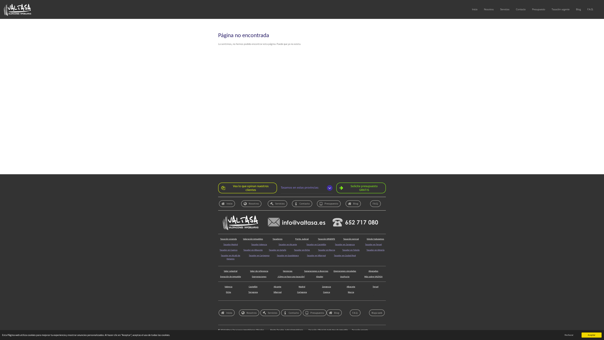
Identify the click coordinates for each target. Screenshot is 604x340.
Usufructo (345, 276)
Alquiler (319, 276)
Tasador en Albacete (253, 250)
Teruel (375, 286)
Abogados (373, 271)
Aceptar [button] (591, 335)
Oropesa (244, 305)
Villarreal (278, 292)
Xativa (307, 319)
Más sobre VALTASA (373, 276)
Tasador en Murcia (326, 250)
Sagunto (308, 305)
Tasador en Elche (302, 250)
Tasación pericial (351, 239)
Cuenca (326, 292)
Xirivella (329, 305)
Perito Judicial (302, 239)
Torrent (221, 319)
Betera (264, 319)
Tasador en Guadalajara (288, 255)
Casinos (329, 319)
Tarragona (253, 292)
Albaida (371, 305)
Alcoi (263, 305)
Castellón (253, 286)
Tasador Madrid (230, 244)
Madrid (302, 286)
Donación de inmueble (230, 276)
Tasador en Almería (375, 250)
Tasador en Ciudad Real (345, 255)
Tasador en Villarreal (316, 255)
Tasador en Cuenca (228, 250)
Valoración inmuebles (253, 239)
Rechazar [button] (569, 335)
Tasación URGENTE (326, 239)
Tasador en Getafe (277, 250)
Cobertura (223, 305)
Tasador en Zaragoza (345, 244)
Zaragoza (326, 286)
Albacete (351, 286)
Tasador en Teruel (373, 244)
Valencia (228, 286)
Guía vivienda (367, 261)
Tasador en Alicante (288, 244)
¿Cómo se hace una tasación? (291, 276)
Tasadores (277, 239)
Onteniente (352, 305)
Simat (285, 305)
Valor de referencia (259, 271)
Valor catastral (230, 271)
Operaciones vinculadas (344, 271)
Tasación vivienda (228, 239)
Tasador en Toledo (351, 250)
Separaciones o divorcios (316, 271)
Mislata (285, 319)
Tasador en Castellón (316, 244)
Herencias (287, 271)
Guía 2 (364, 255)
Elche (228, 292)
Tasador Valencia (259, 244)
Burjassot (372, 319)
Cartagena (302, 292)
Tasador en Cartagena (259, 255)
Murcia (351, 292)
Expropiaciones (259, 276)
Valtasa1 (351, 319)
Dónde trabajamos (375, 239)
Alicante (277, 286)
